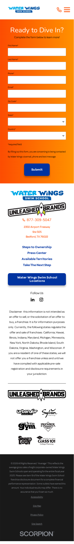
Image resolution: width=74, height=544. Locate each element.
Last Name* (13, 59)
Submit (37, 170)
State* (10, 115)
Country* (11, 129)
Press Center (37, 253)
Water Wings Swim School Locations (37, 279)
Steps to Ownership (37, 247)
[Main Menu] (67, 10)
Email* (10, 87)
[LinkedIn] (32, 299)
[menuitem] (37, 497)
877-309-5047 (39, 219)
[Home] (24, 10)
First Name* (13, 45)
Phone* (11, 73)
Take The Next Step (37, 265)
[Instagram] (41, 299)
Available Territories (37, 259)
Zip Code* (12, 101)
